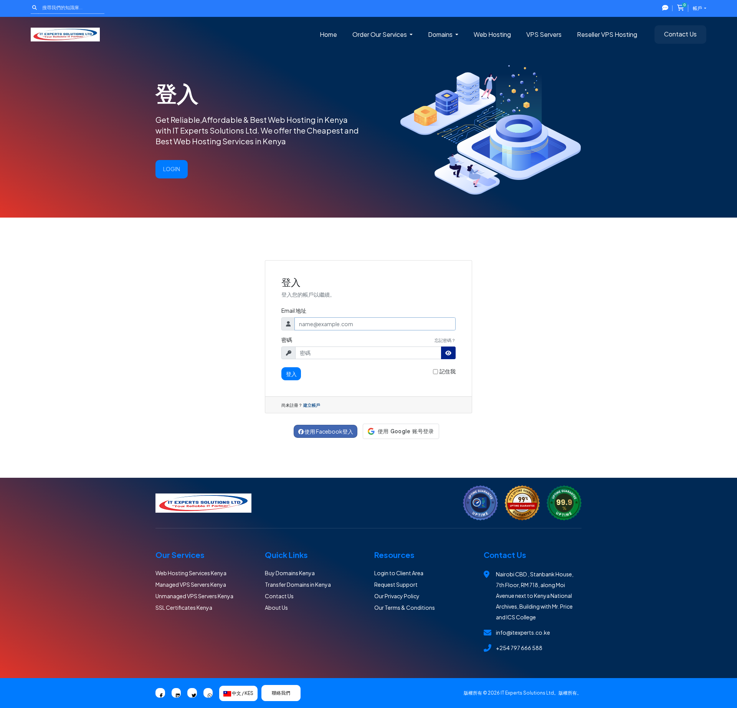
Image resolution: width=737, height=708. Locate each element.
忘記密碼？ (445, 340)
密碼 (286, 339)
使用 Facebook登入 (328, 431)
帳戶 (698, 8)
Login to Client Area (398, 572)
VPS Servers (544, 34)
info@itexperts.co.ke (523, 632)
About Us (276, 607)
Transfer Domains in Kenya (298, 584)
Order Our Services (380, 34)
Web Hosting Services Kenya (190, 572)
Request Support (396, 584)
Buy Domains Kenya (290, 572)
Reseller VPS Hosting (607, 34)
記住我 (448, 371)
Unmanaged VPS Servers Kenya (194, 595)
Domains (441, 34)
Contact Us (680, 34)
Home (328, 34)
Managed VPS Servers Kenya (190, 584)
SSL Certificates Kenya (183, 607)
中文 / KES (242, 693)
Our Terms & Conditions (404, 607)
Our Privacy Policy (397, 595)
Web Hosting (492, 34)
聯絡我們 (281, 693)
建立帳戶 (311, 405)
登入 (291, 373)
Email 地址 (293, 310)
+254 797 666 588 (519, 647)
